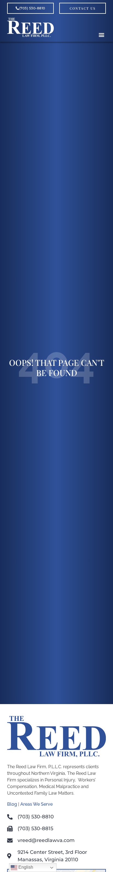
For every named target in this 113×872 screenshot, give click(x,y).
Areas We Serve (36, 804)
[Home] (30, 35)
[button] (101, 34)
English (25, 867)
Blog (12, 804)
